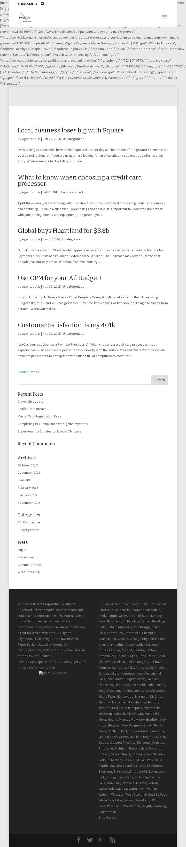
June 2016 (25, 480)
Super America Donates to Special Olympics (49, 431)
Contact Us (48, 667)
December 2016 (29, 472)
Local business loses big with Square (71, 130)
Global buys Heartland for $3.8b (63, 231)
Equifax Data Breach (32, 409)
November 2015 (29, 502)
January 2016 (27, 495)
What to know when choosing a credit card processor (80, 180)
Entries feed (27, 557)
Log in (22, 549)
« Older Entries (28, 372)
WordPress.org (29, 572)
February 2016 (28, 487)
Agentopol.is (31, 139)
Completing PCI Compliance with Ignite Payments (53, 424)
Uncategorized (74, 139)
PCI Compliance (29, 522)
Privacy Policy (28, 667)
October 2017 (28, 465)
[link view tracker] (52, 672)
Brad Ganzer (107, 817)
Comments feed (29, 564)
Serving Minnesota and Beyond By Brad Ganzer (132, 604)
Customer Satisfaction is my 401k (66, 325)
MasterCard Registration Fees (39, 416)
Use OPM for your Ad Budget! (59, 278)
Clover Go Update (30, 401)
